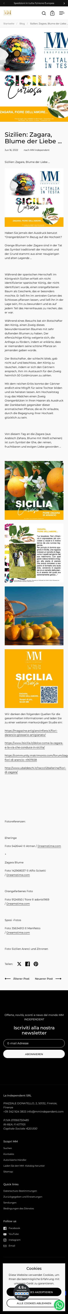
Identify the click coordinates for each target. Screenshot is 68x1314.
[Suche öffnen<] (44, 13)
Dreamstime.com (49, 846)
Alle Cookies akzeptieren (34, 1292)
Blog (22, 23)
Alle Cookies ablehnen (34, 1303)
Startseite (8, 23)
